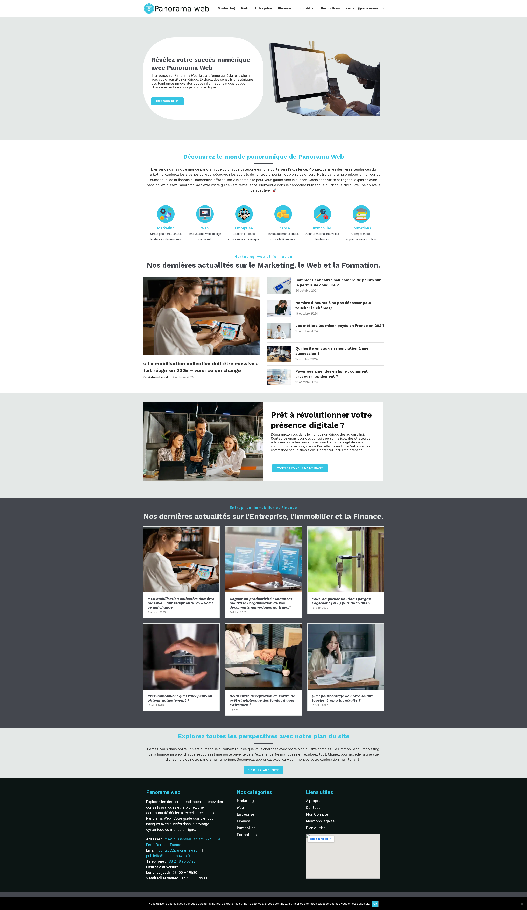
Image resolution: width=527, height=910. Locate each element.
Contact (313, 807)
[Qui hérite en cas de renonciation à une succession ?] (279, 354)
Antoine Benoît (158, 377)
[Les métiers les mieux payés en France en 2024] (279, 331)
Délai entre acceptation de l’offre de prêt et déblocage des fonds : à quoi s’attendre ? (262, 700)
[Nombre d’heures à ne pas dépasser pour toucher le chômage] (279, 308)
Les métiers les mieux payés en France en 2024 (339, 325)
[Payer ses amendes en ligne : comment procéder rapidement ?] (279, 377)
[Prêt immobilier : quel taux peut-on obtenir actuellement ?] (181, 667)
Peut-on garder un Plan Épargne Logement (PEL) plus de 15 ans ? (341, 601)
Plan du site (316, 828)
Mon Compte (317, 814)
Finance (284, 8)
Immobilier (306, 8)
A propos (313, 801)
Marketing (226, 8)
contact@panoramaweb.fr (365, 8)
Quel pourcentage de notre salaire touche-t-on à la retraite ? (343, 698)
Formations (330, 8)
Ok (375, 903)
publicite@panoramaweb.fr (168, 856)
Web (244, 8)
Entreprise (263, 8)
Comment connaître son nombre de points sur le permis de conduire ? (338, 282)
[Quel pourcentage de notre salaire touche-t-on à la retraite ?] (346, 667)
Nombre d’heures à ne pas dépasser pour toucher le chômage (333, 305)
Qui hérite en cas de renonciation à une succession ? (331, 351)
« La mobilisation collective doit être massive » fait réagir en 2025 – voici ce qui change (201, 367)
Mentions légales (320, 821)
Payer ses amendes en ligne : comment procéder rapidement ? (331, 373)
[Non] (522, 904)
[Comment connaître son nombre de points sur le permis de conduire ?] (279, 285)
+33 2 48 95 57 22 (181, 861)
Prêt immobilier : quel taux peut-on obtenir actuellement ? (180, 698)
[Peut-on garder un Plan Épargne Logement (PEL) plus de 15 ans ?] (346, 570)
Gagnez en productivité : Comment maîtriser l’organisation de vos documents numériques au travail (261, 603)
